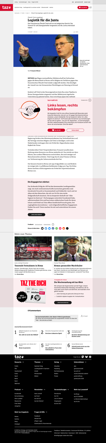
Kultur (16, 373)
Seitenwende (82, 433)
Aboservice (37, 418)
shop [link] (29, 2)
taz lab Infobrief (38, 401)
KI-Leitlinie (87, 430)
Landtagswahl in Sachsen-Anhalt (42, 370)
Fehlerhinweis (47, 224)
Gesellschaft (18, 371)
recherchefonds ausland (81, 373)
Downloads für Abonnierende (42, 423)
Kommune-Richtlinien (77, 430)
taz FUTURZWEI (78, 396)
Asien (27, 13)
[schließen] (89, 100)
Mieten (36, 376)
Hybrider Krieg (38, 366)
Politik (22, 13)
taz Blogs (76, 394)
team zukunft (38, 393)
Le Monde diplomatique (81, 399)
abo (75, 366)
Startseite (17, 13)
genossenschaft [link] (79, 2)
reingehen (17, 406)
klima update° (19, 398)
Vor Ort (56, 396)
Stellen (56, 373)
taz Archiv (77, 401)
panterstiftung (78, 376)
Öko (16, 368)
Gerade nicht (84, 100)
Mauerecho (18, 401)
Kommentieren (38, 224)
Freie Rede (18, 403)
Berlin (16, 378)
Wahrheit (17, 383)
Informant (57, 433)
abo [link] (73, 2)
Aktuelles (57, 366)
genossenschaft (78, 368)
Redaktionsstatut (66, 430)
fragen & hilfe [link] (35, 2)
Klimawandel (38, 373)
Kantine (17, 419)
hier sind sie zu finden (46, 320)
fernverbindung (19, 396)
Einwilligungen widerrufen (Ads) (63, 435)
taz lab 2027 (57, 403)
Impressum (71, 433)
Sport (16, 376)
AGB (77, 433)
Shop (16, 421)
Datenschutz (64, 433)
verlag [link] (16, 2)
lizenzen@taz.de (25, 432)
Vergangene (57, 401)
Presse (56, 376)
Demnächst (57, 393)
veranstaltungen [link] (23, 2)
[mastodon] (83, 357)
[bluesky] (86, 357)
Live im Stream (58, 398)
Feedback (37, 416)
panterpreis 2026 (79, 378)
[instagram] (90, 357)
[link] (19, 7)
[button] (90, 7)
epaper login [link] (87, 2)
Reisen (16, 416)
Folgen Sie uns (76, 357)
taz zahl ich (77, 371)
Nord (16, 381)
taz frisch (37, 396)
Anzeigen (17, 424)
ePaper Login (38, 421)
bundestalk (18, 393)
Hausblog (57, 368)
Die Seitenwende (59, 371)
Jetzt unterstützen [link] (36, 214)
